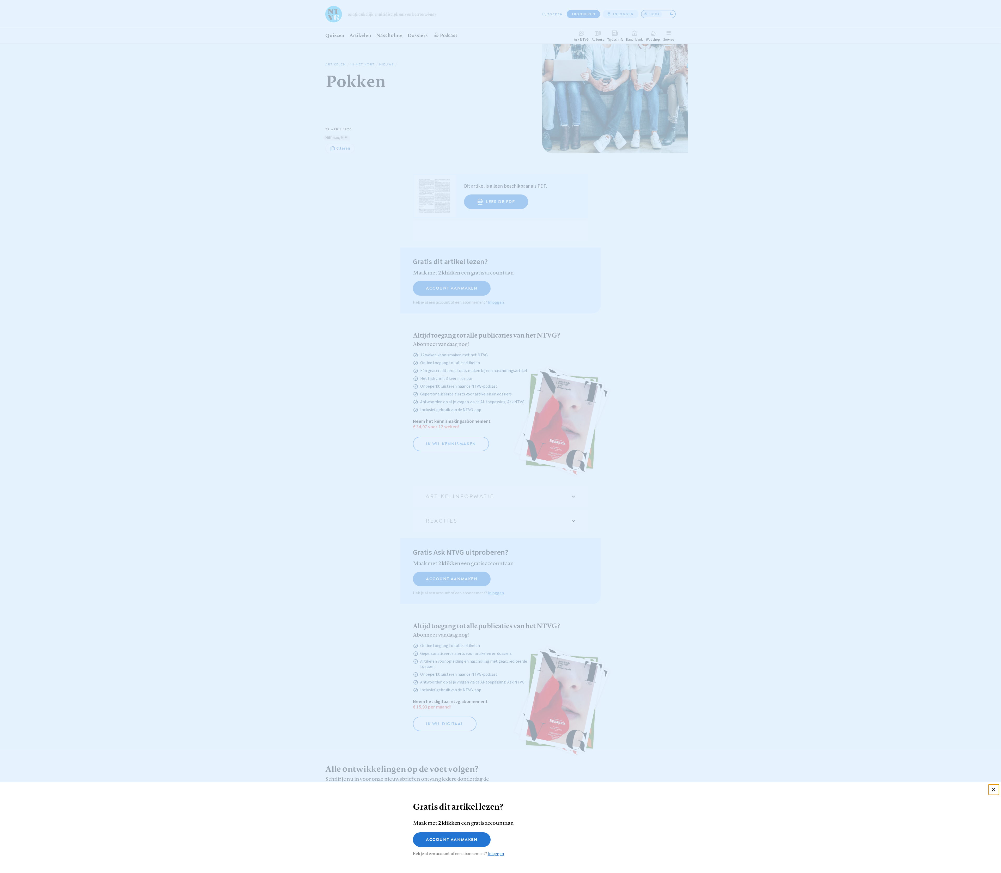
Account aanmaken (452, 840)
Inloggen (496, 854)
